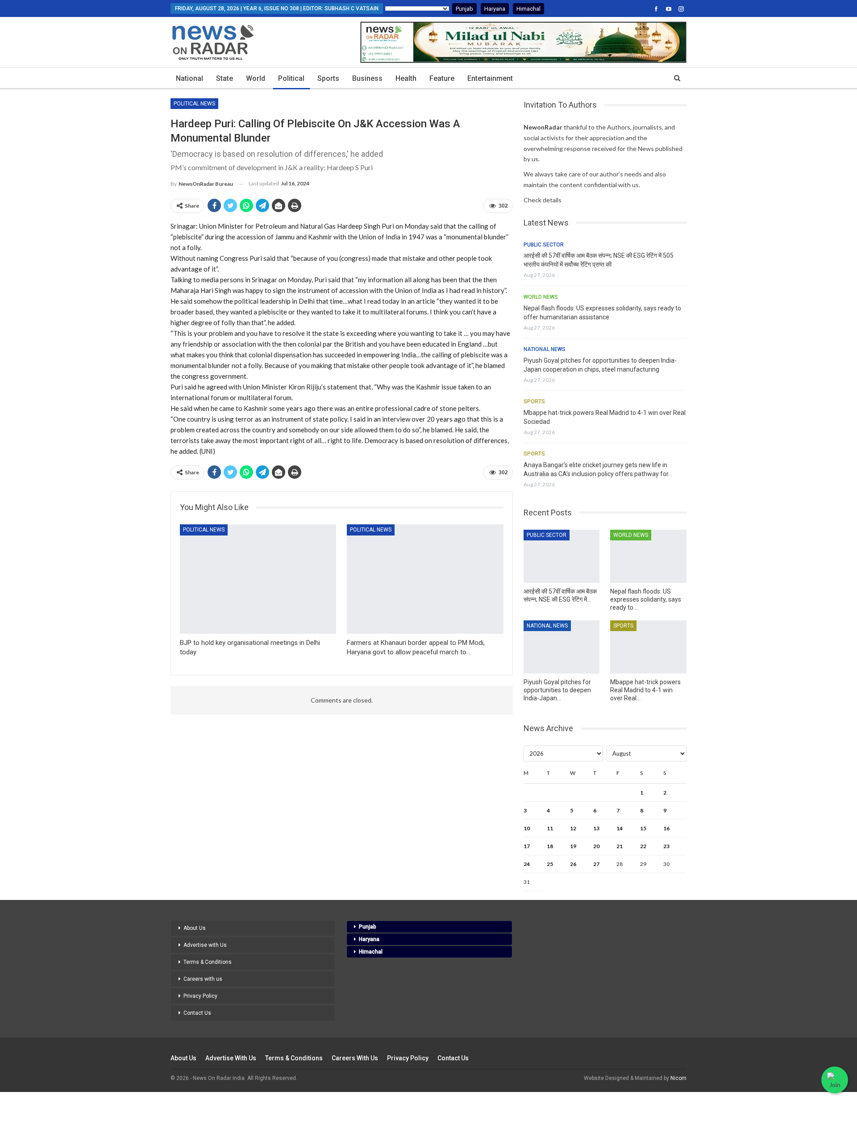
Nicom (678, 1078)
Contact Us (197, 1013)
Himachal (528, 8)
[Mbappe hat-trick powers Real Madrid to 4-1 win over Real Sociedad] (648, 647)
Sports (328, 78)
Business (367, 78)
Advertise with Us (205, 945)
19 (573, 846)
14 (619, 828)
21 (619, 846)
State (224, 78)
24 (527, 864)
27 (596, 864)
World (255, 78)
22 (643, 846)
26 (573, 864)
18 (550, 846)
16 (666, 828)
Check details (543, 200)
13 (596, 828)
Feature (441, 78)
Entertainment (490, 78)
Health (405, 78)
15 (643, 828)
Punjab (464, 8)
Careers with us (202, 979)
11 (550, 828)
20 (596, 846)
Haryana (494, 8)
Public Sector (544, 245)
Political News (194, 103)
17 (527, 846)
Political (291, 78)
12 (573, 828)
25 (550, 864)
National (189, 78)
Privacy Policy (200, 996)
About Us (194, 928)
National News (545, 349)
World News (541, 297)
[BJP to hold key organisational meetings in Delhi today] (258, 579)
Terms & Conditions (207, 962)
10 (527, 828)
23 (666, 846)
